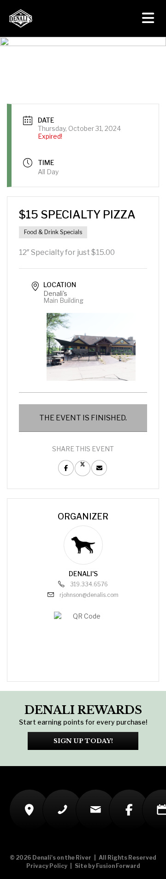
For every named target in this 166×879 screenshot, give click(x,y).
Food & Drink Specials (53, 232)
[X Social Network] (82, 468)
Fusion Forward (118, 865)
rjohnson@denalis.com (89, 594)
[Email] (99, 468)
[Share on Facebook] (66, 468)
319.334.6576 (89, 584)
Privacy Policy (46, 865)
